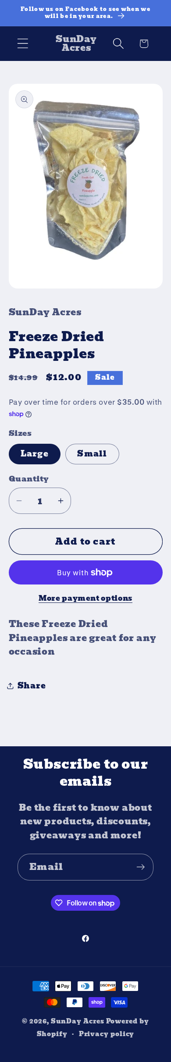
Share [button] (32, 685)
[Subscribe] (140, 867)
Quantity (29, 479)
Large (35, 453)
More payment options (85, 598)
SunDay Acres (77, 1021)
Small (92, 453)
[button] (22, 43)
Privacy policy (107, 1034)
